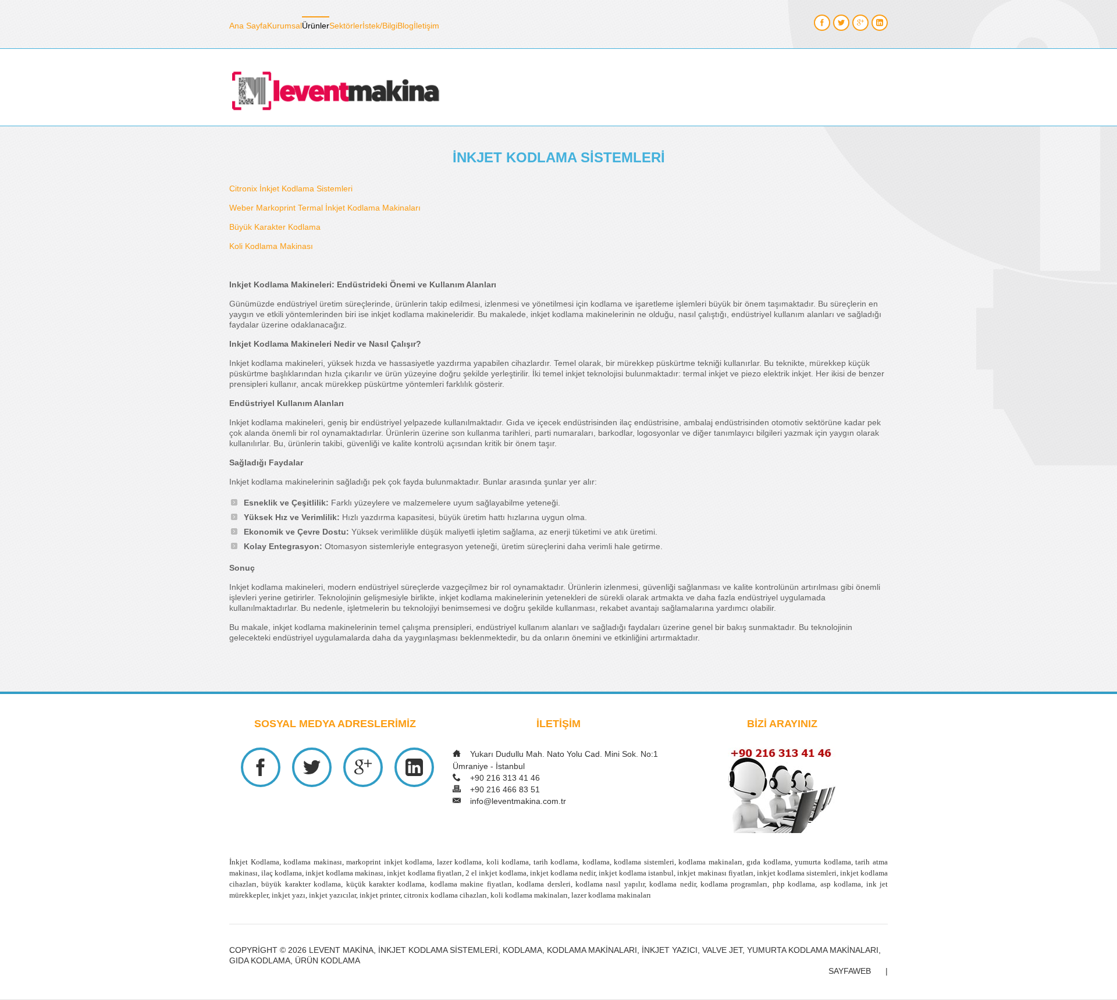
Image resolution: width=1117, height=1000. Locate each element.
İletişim (426, 25)
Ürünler (315, 25)
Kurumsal (284, 25)
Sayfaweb (849, 971)
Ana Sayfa (248, 25)
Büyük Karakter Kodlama (275, 227)
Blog (405, 25)
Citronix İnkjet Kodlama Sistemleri (291, 188)
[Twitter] (841, 23)
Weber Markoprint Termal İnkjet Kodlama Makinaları (325, 207)
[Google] (860, 23)
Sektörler (345, 25)
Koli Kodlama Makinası (271, 246)
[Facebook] (822, 23)
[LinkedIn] (879, 23)
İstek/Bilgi (379, 25)
